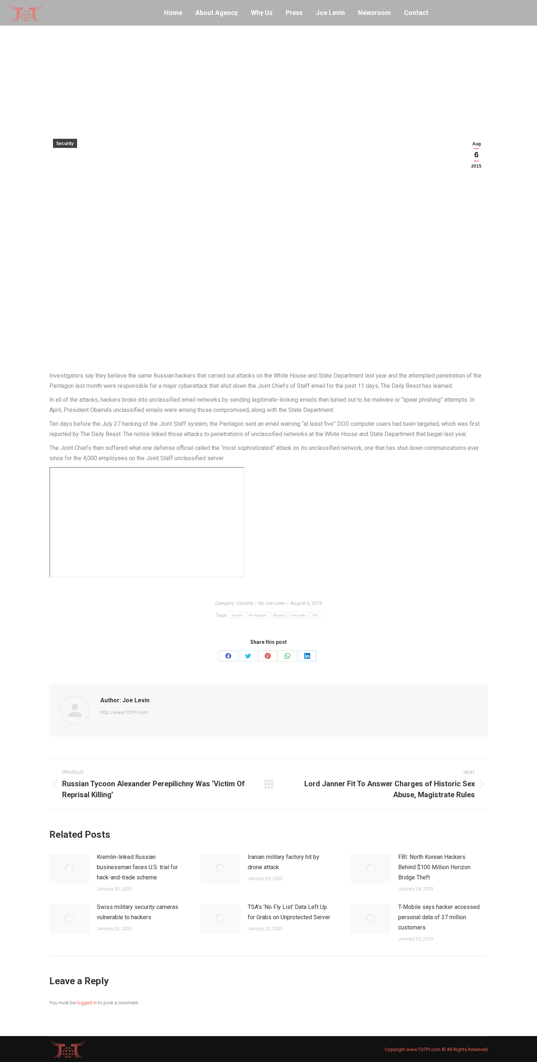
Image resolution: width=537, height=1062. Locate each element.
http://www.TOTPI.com (124, 712)
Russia (279, 615)
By (272, 603)
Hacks (237, 615)
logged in (87, 1002)
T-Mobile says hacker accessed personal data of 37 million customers (439, 917)
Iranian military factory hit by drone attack (283, 862)
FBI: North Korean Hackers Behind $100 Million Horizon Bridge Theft (434, 867)
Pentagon (257, 615)
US (315, 615)
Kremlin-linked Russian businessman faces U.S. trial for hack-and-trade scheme (137, 867)
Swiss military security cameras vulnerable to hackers (137, 912)
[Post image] (69, 868)
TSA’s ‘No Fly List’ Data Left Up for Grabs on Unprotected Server (289, 912)
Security (65, 143)
